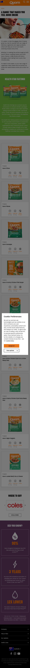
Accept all (11, 346)
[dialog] (15, 334)
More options (10, 350)
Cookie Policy (10, 341)
